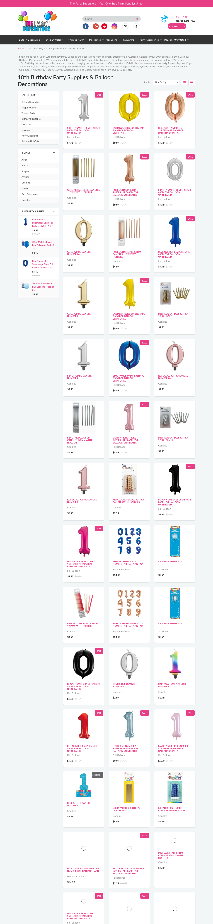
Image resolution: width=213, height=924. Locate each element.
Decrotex (26, 182)
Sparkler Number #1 (170, 561)
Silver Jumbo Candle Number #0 (125, 685)
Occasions (26, 124)
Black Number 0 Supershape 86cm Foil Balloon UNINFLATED (83, 686)
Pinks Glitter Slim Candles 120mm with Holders (83, 624)
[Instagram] (114, 26)
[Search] (137, 18)
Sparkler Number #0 (170, 623)
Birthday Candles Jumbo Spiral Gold (173, 315)
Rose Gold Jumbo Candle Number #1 (82, 500)
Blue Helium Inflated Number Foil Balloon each (128, 562)
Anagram (26, 171)
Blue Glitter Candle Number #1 (79, 804)
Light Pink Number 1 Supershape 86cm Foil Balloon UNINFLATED (125, 440)
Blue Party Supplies (33, 211)
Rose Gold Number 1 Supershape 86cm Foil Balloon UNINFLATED (125, 192)
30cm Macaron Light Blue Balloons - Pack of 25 (43, 286)
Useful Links (29, 95)
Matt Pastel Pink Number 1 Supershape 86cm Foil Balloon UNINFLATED (174, 748)
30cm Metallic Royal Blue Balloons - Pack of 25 (43, 245)
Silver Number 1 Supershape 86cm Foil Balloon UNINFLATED (83, 130)
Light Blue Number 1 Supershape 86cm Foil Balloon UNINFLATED (125, 748)
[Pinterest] (104, 26)
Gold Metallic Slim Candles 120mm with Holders (83, 191)
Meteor (25, 188)
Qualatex (26, 200)
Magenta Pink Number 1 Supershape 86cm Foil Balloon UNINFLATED (81, 564)
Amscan (25, 165)
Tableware (26, 130)
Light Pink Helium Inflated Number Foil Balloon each (83, 869)
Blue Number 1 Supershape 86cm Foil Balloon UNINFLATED (42, 222)
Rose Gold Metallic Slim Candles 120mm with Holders (127, 254)
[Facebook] (85, 26)
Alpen (24, 159)
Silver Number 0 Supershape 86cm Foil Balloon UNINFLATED (174, 192)
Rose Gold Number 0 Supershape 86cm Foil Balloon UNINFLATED (171, 130)
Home (21, 48)
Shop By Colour (29, 107)
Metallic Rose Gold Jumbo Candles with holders (128, 500)
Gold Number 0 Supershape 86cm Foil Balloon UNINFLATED (129, 130)
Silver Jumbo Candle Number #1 (79, 377)
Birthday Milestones (31, 119)
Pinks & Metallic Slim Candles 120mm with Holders (170, 871)
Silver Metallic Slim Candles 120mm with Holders (79, 440)
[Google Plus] (96, 26)
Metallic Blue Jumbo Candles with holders (171, 809)
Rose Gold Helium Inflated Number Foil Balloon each (128, 624)
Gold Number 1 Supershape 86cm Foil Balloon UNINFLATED (129, 316)
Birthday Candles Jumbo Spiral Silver (173, 438)
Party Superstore (30, 194)
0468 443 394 (185, 21)
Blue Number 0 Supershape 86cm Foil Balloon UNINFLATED (42, 264)
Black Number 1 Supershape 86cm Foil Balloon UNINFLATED (174, 502)
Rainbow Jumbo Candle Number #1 (172, 685)
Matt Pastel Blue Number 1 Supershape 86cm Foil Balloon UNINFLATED (128, 871)
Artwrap (25, 177)
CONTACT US (177, 26)
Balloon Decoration (31, 102)
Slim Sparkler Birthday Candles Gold (126, 809)
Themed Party (28, 113)
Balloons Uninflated (31, 141)
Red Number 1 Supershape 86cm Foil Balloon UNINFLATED (82, 748)
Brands (26, 152)
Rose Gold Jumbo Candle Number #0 (173, 377)
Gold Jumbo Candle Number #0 (79, 253)
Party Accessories (30, 135)
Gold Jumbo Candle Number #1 (79, 315)
